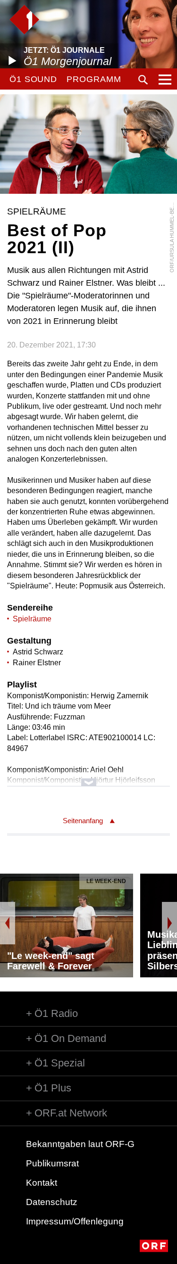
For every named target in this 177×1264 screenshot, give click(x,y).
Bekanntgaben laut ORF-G (80, 1144)
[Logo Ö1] (24, 19)
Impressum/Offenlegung (75, 1221)
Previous (7, 923)
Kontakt (41, 1183)
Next (169, 923)
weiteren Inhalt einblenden (88, 777)
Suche (143, 79)
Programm (94, 79)
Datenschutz (51, 1202)
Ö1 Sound (33, 79)
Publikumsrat (52, 1163)
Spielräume (32, 619)
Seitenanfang (83, 821)
